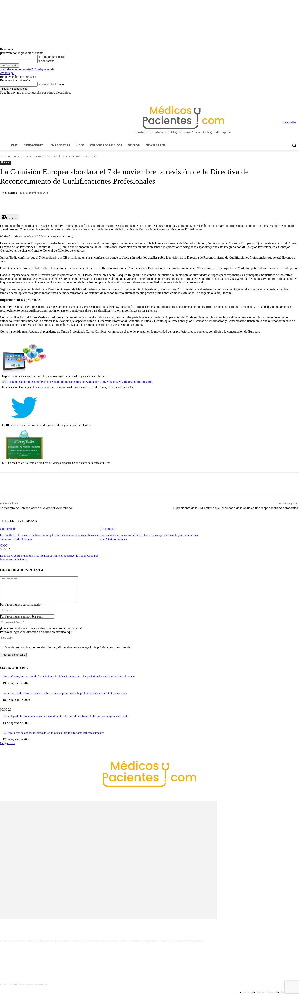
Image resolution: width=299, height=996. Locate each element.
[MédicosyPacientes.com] (183, 117)
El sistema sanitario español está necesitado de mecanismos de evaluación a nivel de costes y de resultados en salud (68, 387)
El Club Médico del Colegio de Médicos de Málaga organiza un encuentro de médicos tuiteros (56, 462)
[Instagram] (274, 97)
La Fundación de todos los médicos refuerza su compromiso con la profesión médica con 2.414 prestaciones (65, 693)
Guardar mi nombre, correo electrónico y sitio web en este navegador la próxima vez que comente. (68, 647)
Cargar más (7, 743)
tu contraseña (46, 61)
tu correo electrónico (51, 84)
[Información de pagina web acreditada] (149, 958)
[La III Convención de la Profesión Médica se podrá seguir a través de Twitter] (24, 420)
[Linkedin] (279, 97)
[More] (115, 203)
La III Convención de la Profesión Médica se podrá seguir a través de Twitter (46, 425)
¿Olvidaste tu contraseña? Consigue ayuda (27, 69)
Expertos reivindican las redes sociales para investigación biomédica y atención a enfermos (54, 376)
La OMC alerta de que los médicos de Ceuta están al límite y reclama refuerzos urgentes (53, 732)
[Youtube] (296, 97)
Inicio (3, 156)
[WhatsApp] (71, 204)
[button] (294, 145)
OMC (4, 545)
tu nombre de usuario (51, 56)
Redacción (10, 192)
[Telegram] (285, 97)
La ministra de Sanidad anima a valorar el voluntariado (36, 508)
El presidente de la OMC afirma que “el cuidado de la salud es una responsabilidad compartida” (236, 508)
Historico (13, 156)
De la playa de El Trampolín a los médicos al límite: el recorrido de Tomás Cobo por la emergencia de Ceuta (65, 716)
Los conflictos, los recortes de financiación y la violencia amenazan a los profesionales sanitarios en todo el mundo (69, 676)
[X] (291, 97)
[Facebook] (268, 97)
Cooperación (8, 528)
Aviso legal (7, 73)
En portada (107, 528)
